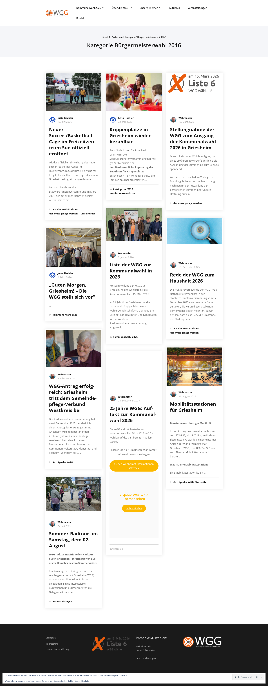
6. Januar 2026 (126, 257)
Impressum (52, 643)
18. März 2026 (186, 121)
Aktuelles (174, 8)
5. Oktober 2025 (66, 378)
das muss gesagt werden (63, 213)
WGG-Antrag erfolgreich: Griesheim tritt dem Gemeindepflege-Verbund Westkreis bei (73, 398)
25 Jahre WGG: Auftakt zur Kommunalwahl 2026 (132, 414)
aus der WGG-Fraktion (65, 209)
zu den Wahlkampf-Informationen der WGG (134, 465)
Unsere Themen (148, 8)
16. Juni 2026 (65, 121)
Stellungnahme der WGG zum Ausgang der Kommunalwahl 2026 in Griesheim (193, 138)
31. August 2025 (187, 396)
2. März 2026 (65, 277)
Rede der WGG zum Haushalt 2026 (192, 278)
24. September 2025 (129, 400)
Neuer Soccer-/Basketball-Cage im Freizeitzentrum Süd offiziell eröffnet (72, 141)
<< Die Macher (134, 508)
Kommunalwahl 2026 (88, 8)
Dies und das (87, 213)
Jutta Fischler (65, 117)
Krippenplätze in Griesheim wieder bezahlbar (130, 135)
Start (105, 36)
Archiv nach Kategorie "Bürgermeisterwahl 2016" (139, 36)
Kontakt (81, 18)
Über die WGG (120, 8)
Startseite (201, 481)
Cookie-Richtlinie (82, 681)
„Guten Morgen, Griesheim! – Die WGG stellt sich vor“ (72, 291)
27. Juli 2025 (64, 526)
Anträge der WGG (62, 462)
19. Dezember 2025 (189, 267)
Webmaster (64, 374)
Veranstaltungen (197, 8)
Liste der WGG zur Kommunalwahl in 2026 (130, 270)
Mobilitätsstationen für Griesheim (193, 407)
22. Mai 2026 (125, 121)
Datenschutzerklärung (57, 649)
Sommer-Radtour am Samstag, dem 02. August (73, 539)
